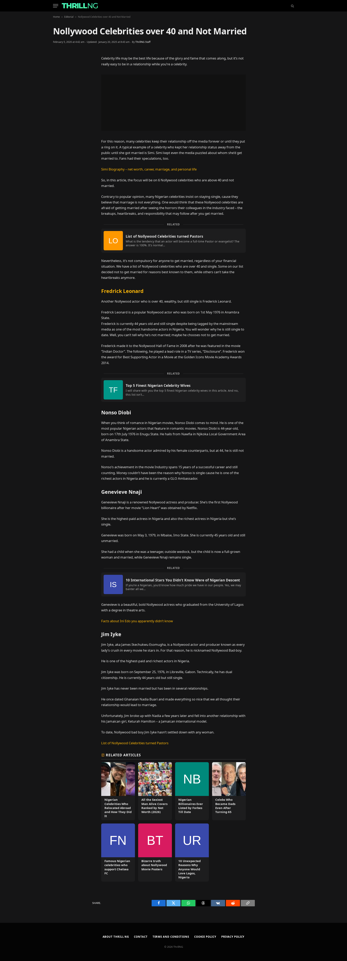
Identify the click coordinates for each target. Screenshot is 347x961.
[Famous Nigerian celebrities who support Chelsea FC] (118, 852)
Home (56, 16)
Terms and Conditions (171, 936)
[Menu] (55, 5)
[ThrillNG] (79, 5)
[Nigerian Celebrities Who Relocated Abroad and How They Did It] (118, 791)
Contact (140, 936)
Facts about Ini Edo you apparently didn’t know (137, 621)
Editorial (68, 16)
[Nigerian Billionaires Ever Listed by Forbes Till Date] (192, 791)
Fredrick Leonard (122, 290)
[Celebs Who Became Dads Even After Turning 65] (229, 791)
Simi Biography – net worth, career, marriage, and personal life (149, 169)
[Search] (292, 5)
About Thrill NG (116, 936)
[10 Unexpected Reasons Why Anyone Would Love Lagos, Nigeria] (192, 852)
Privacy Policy (233, 936)
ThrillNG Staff (142, 42)
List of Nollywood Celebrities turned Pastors (134, 743)
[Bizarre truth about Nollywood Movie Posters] (155, 852)
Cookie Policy (205, 936)
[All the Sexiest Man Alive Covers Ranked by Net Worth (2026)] (155, 791)
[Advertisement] (173, 103)
